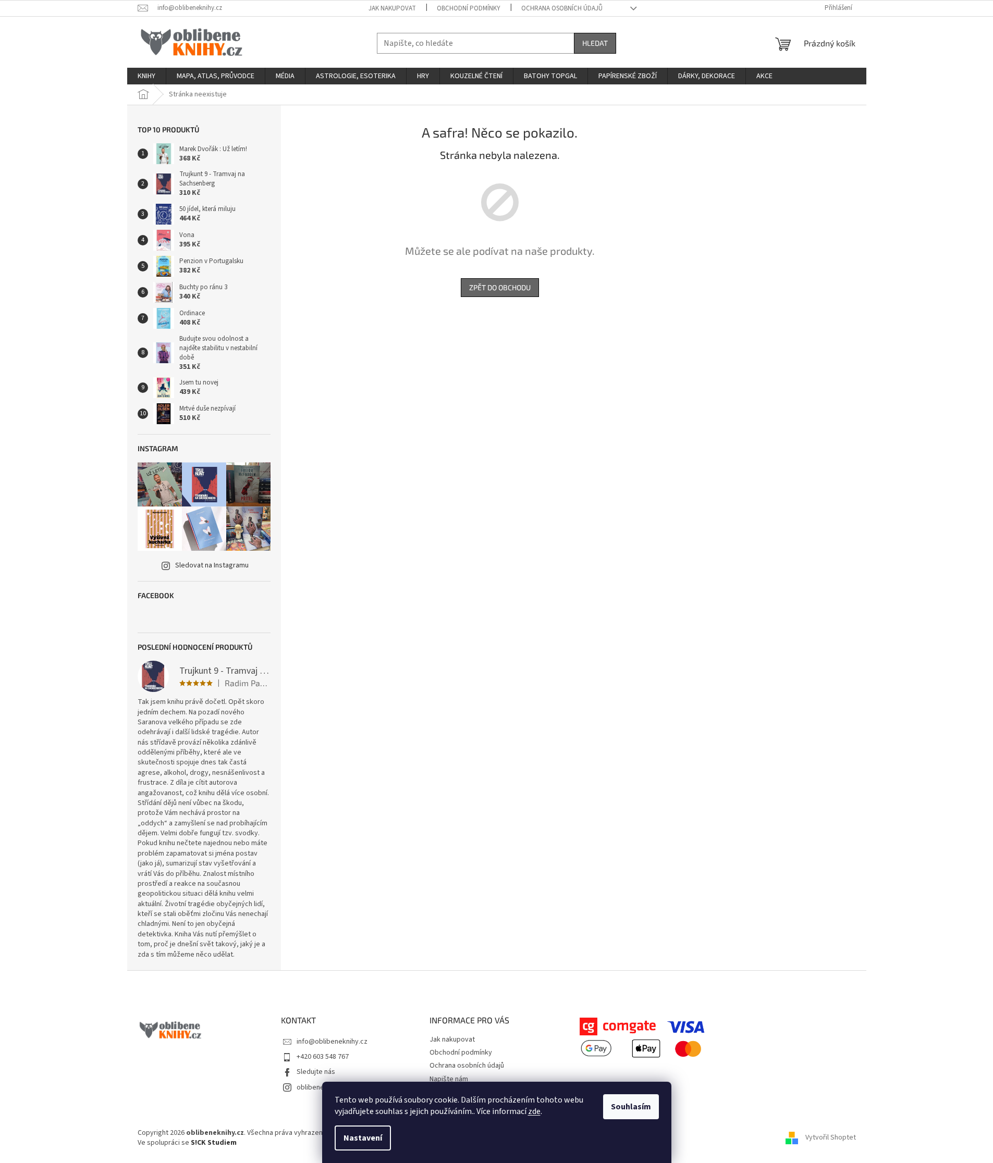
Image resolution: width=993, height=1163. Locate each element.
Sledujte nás (316, 1072)
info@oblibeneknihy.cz (332, 1041)
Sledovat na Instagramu (212, 565)
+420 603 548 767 (323, 1056)
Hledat (595, 43)
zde (534, 1111)
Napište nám (449, 1079)
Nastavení (363, 1138)
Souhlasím (631, 1106)
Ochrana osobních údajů (562, 8)
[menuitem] (146, 76)
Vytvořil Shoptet (830, 1138)
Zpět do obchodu (500, 287)
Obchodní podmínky (468, 8)
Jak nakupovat (392, 8)
